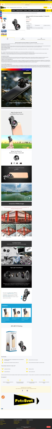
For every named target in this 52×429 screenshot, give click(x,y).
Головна (13, 10)
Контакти (29, 10)
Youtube (28, 423)
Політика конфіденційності (32, 428)
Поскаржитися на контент (26, 428)
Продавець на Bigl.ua (26, 427)
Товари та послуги (19, 10)
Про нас (25, 10)
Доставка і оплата (36, 10)
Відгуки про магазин (3, 423)
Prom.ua (30, 426)
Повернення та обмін (16, 422)
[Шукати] (45, 7)
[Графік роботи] (50, 7)
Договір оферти (16, 423)
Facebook (28, 422)
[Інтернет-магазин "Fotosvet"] (3, 7)
